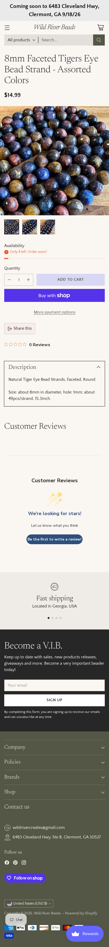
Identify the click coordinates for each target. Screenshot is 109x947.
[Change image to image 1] (11, 227)
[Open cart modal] (100, 27)
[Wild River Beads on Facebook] (7, 863)
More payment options (54, 312)
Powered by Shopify (81, 913)
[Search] (99, 40)
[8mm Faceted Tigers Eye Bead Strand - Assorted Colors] (54, 160)
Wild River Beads (47, 913)
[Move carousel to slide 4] (60, 618)
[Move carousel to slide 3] (56, 618)
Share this (22, 328)
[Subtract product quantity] (9, 279)
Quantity (12, 268)
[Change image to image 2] (29, 227)
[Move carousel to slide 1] (48, 618)
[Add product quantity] (28, 279)
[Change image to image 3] (47, 227)
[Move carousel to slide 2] (52, 618)
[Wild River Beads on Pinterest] (15, 863)
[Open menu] (7, 27)
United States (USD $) (30, 903)
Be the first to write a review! (54, 539)
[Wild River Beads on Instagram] (24, 863)
